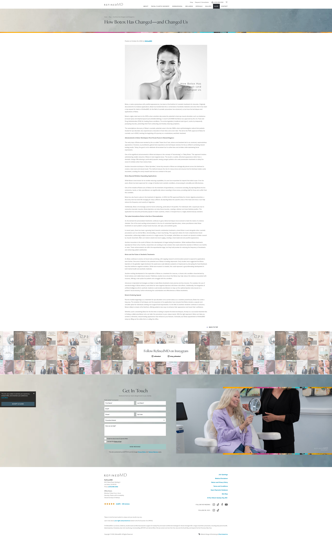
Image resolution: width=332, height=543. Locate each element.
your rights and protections (122, 520)
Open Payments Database (219, 490)
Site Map (225, 494)
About (145, 6)
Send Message (135, 447)
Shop (191, 2)
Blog (216, 6)
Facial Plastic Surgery (160, 6)
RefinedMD (148, 41)
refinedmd (157, 356)
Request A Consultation (202, 2)
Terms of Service (153, 452)
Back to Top (213, 327)
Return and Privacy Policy (219, 482)
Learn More (4, 397)
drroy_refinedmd (175, 356)
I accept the (110, 441)
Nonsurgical (177, 6)
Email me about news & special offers (117, 438)
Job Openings (223, 474)
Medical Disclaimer (221, 478)
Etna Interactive (223, 534)
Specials (199, 6)
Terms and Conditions (220, 486)
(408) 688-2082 (113, 487)
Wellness (189, 6)
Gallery (208, 6)
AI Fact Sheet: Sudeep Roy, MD (217, 498)
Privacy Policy (142, 452)
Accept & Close (18, 404)
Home (105, 17)
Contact (224, 6)
